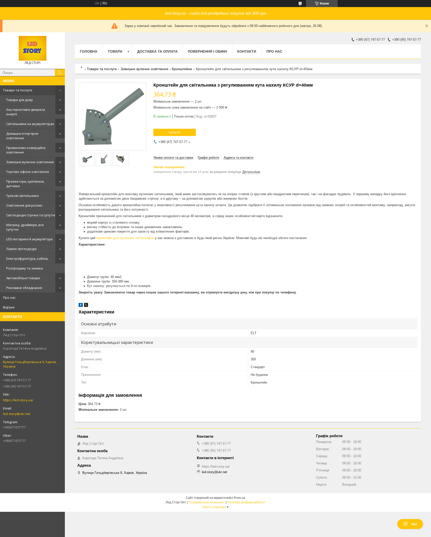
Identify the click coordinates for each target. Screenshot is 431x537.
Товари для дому (19, 100)
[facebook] (81, 306)
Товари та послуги (17, 90)
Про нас (9, 297)
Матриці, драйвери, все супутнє (25, 227)
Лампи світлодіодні (21, 249)
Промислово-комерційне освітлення (26, 149)
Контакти (246, 51)
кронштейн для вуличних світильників (125, 238)
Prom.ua (239, 498)
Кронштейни (182, 69)
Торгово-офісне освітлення (27, 171)
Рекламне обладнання (24, 287)
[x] (86, 306)
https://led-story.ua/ (18, 400)
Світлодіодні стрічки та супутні (30, 215)
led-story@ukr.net (16, 413)
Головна (88, 51)
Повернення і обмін (207, 51)
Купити (174, 132)
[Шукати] (60, 72)
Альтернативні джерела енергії (25, 111)
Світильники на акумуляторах (30, 124)
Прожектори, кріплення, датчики (25, 183)
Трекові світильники (22, 195)
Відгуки (8, 307)
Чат (414, 524)
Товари (115, 51)
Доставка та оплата (157, 51)
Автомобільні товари (23, 278)
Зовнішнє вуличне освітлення (30, 162)
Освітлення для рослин (24, 205)
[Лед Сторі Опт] (32, 48)
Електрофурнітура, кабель (27, 258)
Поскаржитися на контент (206, 502)
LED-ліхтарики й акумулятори (29, 239)
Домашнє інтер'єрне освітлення (22, 135)
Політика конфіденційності (246, 502)
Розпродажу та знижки (24, 268)
